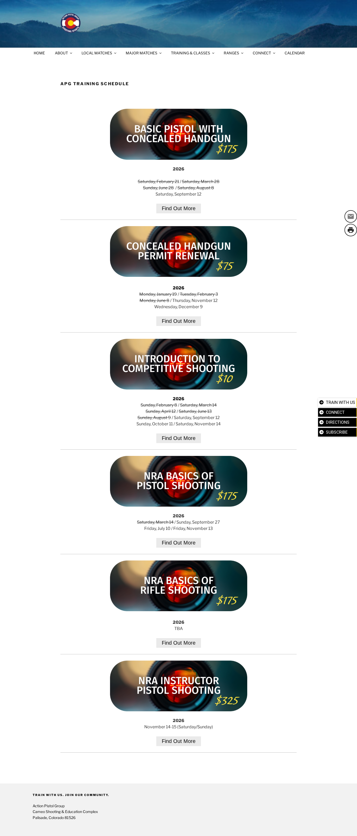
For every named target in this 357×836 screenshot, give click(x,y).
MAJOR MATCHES (141, 53)
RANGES (231, 53)
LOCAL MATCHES (97, 53)
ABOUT (61, 53)
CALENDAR (295, 53)
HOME (39, 53)
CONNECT (262, 53)
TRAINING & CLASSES (190, 53)
